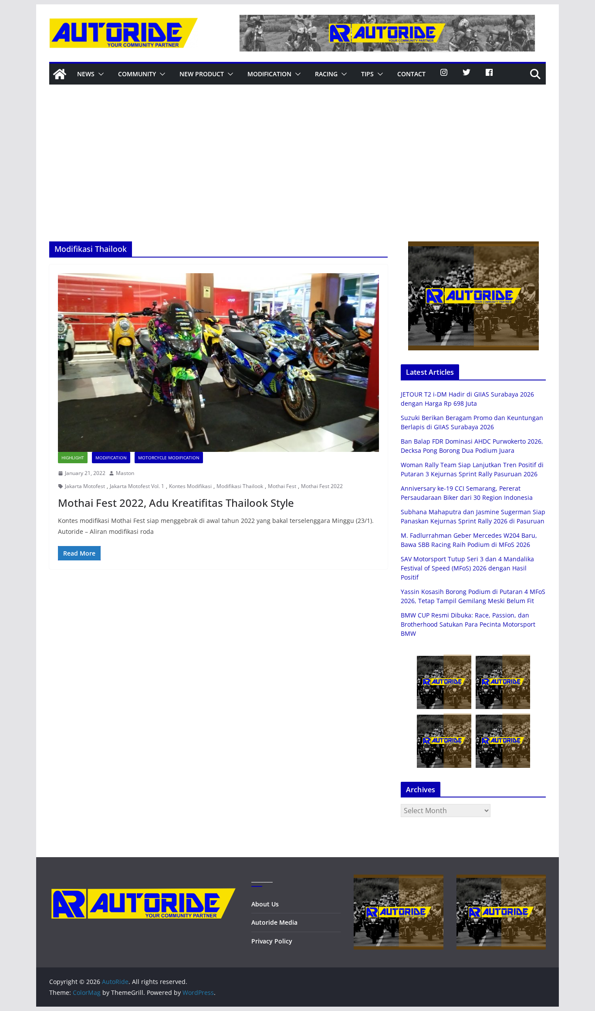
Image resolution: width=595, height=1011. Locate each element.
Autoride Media (274, 922)
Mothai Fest (282, 486)
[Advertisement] (297, 176)
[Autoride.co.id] (143, 880)
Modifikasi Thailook (239, 486)
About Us (265, 904)
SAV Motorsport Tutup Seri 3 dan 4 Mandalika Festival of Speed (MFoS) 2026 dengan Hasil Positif (467, 568)
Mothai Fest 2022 (322, 486)
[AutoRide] (59, 74)
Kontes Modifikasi (190, 486)
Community (137, 74)
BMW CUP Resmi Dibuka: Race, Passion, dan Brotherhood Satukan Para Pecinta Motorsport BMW (468, 624)
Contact (411, 74)
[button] (99, 74)
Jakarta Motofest (85, 486)
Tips (367, 74)
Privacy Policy (271, 941)
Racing (326, 74)
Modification (269, 74)
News (86, 74)
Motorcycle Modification (168, 458)
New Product (201, 74)
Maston (125, 473)
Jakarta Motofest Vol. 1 (137, 486)
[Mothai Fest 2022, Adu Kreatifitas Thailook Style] (218, 362)
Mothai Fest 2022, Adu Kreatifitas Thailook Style (176, 502)
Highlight (72, 458)
